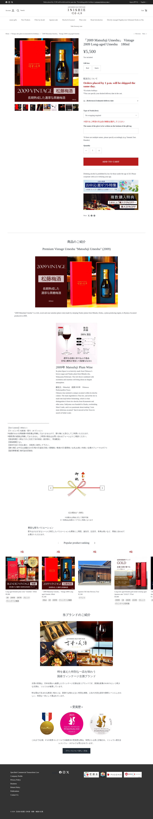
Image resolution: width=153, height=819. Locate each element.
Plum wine (82, 20)
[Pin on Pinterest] (94, 215)
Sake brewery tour (76, 26)
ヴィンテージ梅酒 (12, 601)
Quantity (86, 146)
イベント (82, 597)
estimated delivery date (102, 2)
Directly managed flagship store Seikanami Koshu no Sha (125, 20)
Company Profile (16, 776)
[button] (50, 488)
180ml (45, 600)
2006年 (12, 597)
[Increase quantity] (99, 150)
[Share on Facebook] (91, 215)
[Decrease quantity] (86, 150)
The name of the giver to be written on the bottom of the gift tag (107, 126)
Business (13, 784)
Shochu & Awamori (68, 20)
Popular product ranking (76, 543)
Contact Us (14, 795)
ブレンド (26, 597)
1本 (7, 597)
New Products (25, 20)
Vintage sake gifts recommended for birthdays (25, 33)
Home (7, 33)
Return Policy (15, 787)
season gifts (13, 20)
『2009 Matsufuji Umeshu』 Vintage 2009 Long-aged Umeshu (60, 33)
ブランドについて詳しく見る (77, 751)
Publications (14, 791)
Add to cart (111, 161)
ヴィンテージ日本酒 (122, 603)
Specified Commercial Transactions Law (24, 772)
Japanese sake (53, 20)
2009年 (55, 600)
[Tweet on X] (89, 215)
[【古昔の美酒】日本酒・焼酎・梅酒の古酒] (76, 10)
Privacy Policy (15, 780)
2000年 (128, 600)
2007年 (19, 597)
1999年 (117, 600)
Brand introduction (97, 20)
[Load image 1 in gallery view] (47, 70)
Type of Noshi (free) (90, 111)
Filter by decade (40, 20)
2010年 (134, 600)
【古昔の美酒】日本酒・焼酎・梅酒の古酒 (29, 811)
